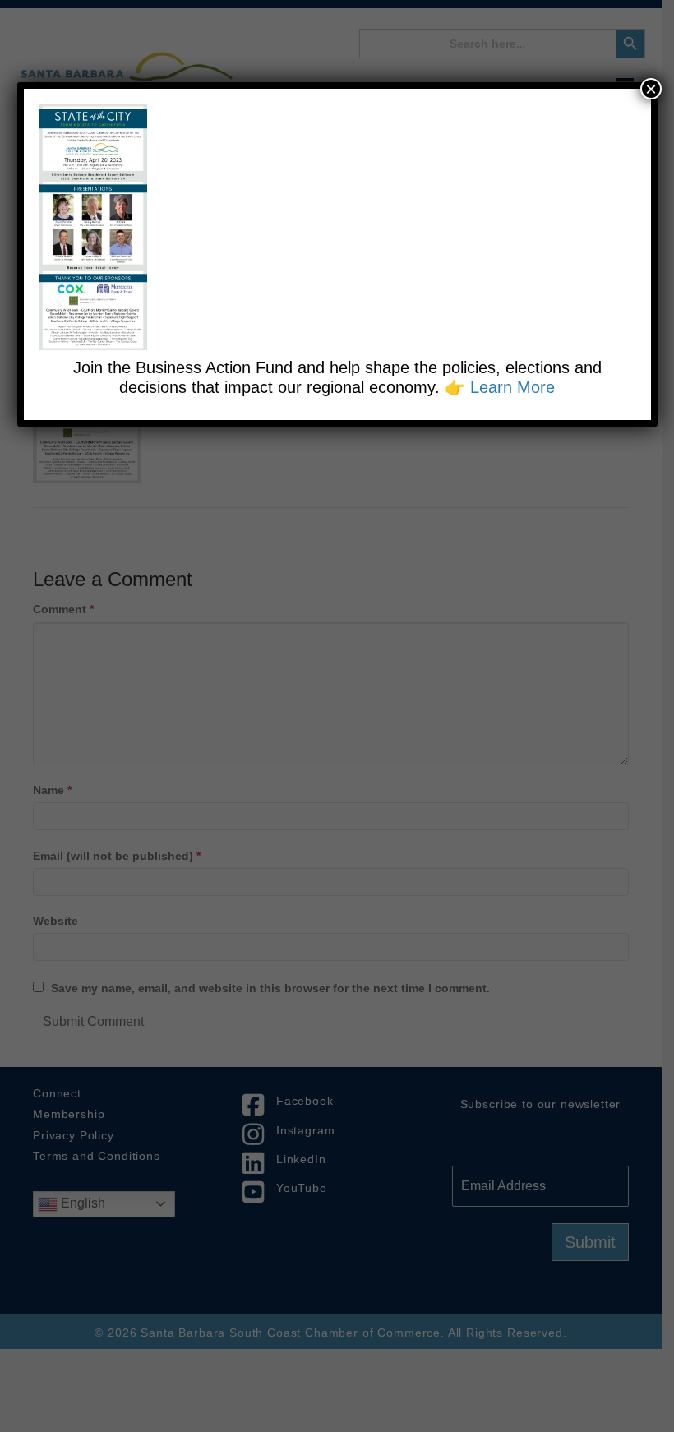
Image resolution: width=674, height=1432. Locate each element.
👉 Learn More (500, 387)
